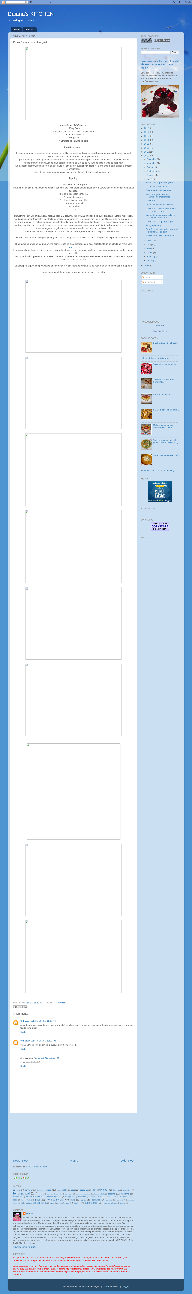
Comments (149, 282)
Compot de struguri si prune (155, 358)
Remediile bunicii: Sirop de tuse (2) (157, 470)
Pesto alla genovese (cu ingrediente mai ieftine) (158, 195)
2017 (147, 128)
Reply (23, 1032)
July (149, 179)
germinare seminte (83, 1194)
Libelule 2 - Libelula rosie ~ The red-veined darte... (161, 210)
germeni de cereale (54, 1194)
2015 (147, 136)
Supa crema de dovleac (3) (166, 455)
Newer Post (20, 1160)
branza (39, 1190)
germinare (69, 1194)
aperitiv (16, 1190)
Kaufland (125, 1194)
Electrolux (116, 1190)
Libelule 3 (150, 201)
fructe (42, 1194)
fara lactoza (127, 1190)
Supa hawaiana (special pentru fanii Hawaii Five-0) (165, 441)
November (152, 163)
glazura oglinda (99, 1194)
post (37, 1199)
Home (17, 29)
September (152, 171)
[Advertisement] (73, 1136)
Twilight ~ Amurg (153, 225)
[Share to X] (20, 1006)
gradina (111, 1194)
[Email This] (14, 1006)
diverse (103, 1189)
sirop (52, 1203)
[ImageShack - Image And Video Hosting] (74, 119)
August (150, 175)
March (150, 252)
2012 (147, 148)
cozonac (84, 1190)
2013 (147, 144)
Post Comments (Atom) (37, 1167)
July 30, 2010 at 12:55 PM (43, 1041)
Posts (147, 277)
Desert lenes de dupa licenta (159, 205)
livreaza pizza (73, 247)
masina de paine (34, 1197)
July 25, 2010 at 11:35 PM (43, 1021)
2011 (146, 152)
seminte (109, 1200)
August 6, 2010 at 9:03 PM (46, 1058)
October (151, 167)
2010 (147, 156)
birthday (29, 1190)
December (152, 159)
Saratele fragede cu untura (166, 410)
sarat (83, 1199)
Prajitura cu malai (161, 395)
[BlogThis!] (17, 1006)
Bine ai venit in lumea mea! (158, 190)
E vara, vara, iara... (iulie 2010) (160, 236)
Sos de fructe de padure (164, 364)
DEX (94, 1190)
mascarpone (17, 1197)
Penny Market (26, 1200)
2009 (147, 265)
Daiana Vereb (160, 325)
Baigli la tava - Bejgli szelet (165, 343)
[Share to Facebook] (23, 1006)
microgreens (69, 1197)
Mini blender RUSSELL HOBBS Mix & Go (105, 1197)
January (151, 260)
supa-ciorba (91, 1202)
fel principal (60, 1003)
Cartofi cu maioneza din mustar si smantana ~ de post (162, 230)
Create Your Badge (160, 331)
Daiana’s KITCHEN (31, 14)
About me (29, 29)
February (151, 256)
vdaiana (30, 1213)
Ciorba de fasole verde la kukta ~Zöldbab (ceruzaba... (160, 216)
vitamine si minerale (110, 1203)
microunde (82, 1197)
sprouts (60, 1203)
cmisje (106, 1286)
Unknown (25, 1021)
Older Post (127, 1160)
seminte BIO (120, 1200)
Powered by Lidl (55, 1199)
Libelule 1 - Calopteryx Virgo (159, 221)
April (149, 249)
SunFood (78, 1203)
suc (67, 1203)
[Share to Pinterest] (25, 1006)
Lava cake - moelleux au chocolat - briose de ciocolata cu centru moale (160, 64)
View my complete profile (25, 1247)
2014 (147, 140)
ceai (73, 1190)
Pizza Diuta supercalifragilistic (160, 182)
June (149, 241)
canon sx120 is (62, 1190)
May (149, 244)
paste (15, 1200)
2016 (147, 132)
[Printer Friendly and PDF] (21, 1179)
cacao (48, 1190)
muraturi (127, 1197)
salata (72, 1200)
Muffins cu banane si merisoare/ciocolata (163, 426)
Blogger (125, 1286)
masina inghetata (54, 1197)
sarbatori (96, 1200)
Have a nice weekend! (156, 186)
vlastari (122, 1203)
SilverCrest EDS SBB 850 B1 (35, 1203)
